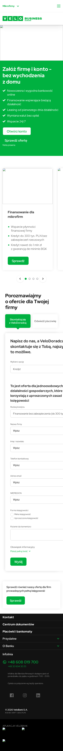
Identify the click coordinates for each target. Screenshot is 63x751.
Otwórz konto (17, 131)
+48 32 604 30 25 (17, 666)
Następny (42, 278)
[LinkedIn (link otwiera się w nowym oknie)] (38, 695)
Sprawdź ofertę (16, 140)
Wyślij (18, 562)
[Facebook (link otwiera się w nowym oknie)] (12, 695)
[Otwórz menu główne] (58, 6)
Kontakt (8, 617)
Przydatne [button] (9, 638)
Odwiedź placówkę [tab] (45, 321)
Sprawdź (18, 261)
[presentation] (18, 321)
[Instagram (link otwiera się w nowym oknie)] (25, 695)
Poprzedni (20, 278)
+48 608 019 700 (23, 662)
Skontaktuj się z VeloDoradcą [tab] (17, 321)
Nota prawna (9, 145)
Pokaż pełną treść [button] (19, 551)
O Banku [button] (8, 646)
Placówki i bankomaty (17, 631)
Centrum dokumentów (18, 624)
